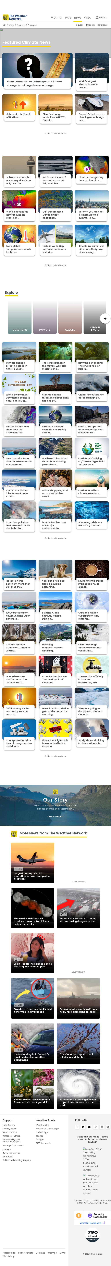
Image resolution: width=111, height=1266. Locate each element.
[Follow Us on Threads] (102, 1127)
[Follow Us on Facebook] (77, 1127)
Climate (21, 25)
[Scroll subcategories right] (105, 318)
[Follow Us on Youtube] (89, 1127)
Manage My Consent (13, 1145)
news (11, 25)
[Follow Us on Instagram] (83, 1127)
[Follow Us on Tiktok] (95, 1127)
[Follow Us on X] (108, 1127)
